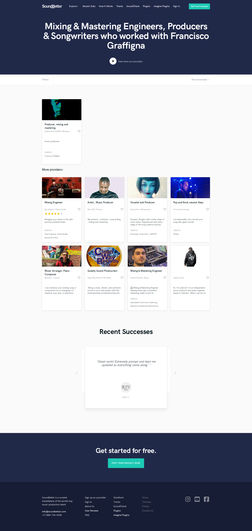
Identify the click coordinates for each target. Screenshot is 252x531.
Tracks (119, 6)
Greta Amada (62, 234)
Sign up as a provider (95, 497)
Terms (145, 497)
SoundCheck (132, 6)
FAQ (87, 515)
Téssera (176, 234)
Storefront (118, 497)
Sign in (176, 6)
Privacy (145, 506)
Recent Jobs (89, 6)
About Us (89, 506)
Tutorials (146, 502)
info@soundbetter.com (54, 511)
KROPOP (153, 234)
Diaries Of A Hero (51, 238)
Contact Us (147, 510)
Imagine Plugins (162, 6)
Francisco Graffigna (52, 156)
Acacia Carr (143, 234)
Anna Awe (134, 234)
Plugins (146, 6)
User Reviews (91, 510)
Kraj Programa (50, 234)
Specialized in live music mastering (143, 302)
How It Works (106, 6)
